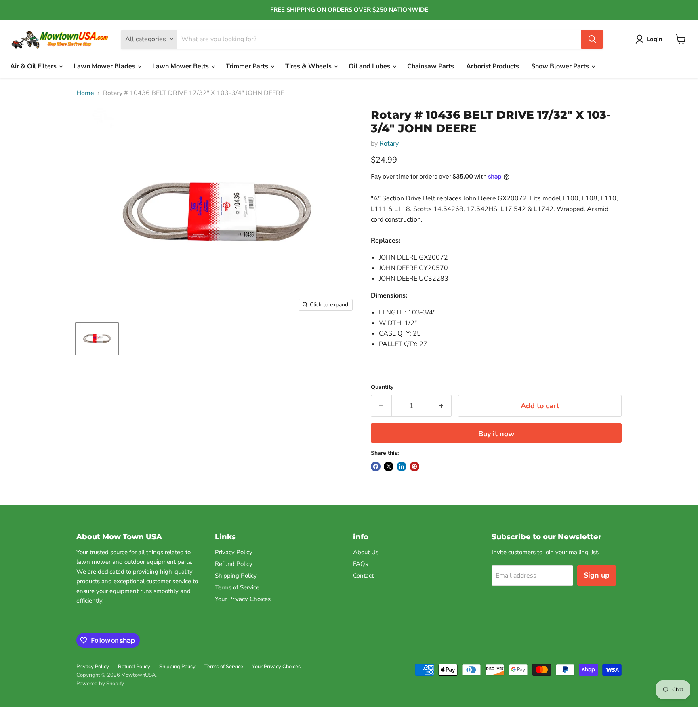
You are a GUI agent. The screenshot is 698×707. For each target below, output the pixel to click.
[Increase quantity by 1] (441, 406)
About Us (365, 552)
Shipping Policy (236, 576)
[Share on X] (388, 466)
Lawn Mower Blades (105, 66)
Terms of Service (237, 587)
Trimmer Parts (248, 66)
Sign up (597, 575)
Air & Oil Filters (34, 66)
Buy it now (496, 434)
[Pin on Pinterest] (414, 466)
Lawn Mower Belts (181, 66)
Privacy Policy (233, 552)
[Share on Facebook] (376, 466)
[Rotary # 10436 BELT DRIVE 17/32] (97, 339)
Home (85, 93)
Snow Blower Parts (561, 66)
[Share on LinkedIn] (401, 466)
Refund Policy (233, 564)
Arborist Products (492, 66)
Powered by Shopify (100, 683)
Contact (363, 576)
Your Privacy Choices (243, 599)
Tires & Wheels (309, 66)
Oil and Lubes (370, 66)
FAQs (360, 564)
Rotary (389, 143)
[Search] (592, 39)
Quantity (382, 387)
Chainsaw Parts (430, 66)
